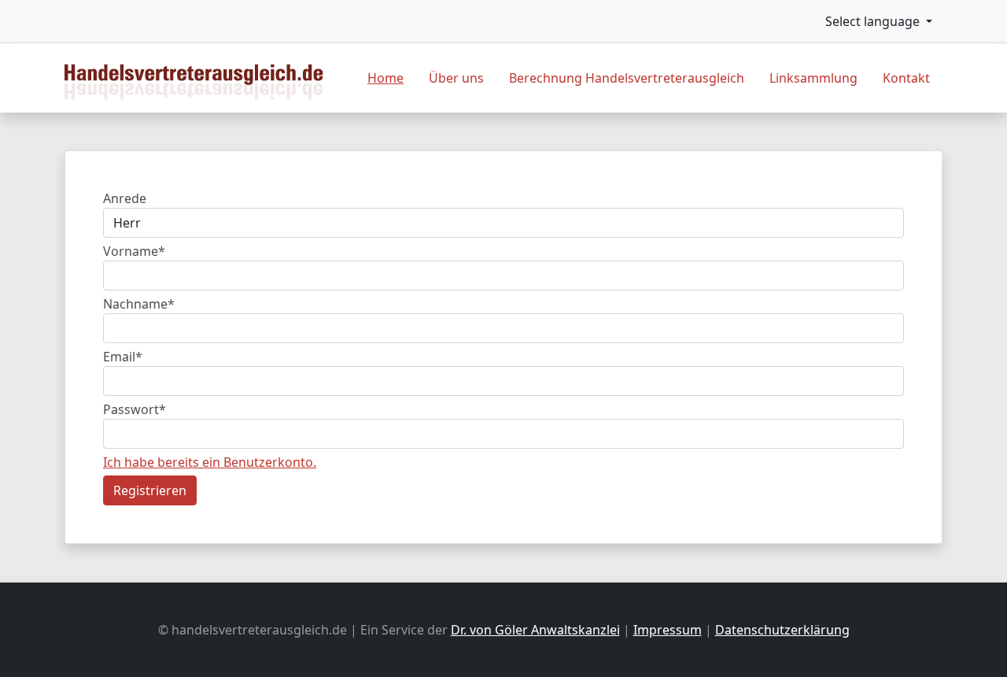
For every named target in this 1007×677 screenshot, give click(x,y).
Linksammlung (813, 78)
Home (385, 78)
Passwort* (134, 409)
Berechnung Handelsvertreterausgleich (626, 78)
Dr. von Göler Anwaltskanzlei (535, 629)
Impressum (667, 629)
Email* (122, 356)
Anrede (124, 198)
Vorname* (134, 251)
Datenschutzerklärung (782, 629)
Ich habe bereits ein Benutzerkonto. (209, 462)
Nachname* (139, 304)
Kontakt (906, 78)
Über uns (456, 78)
